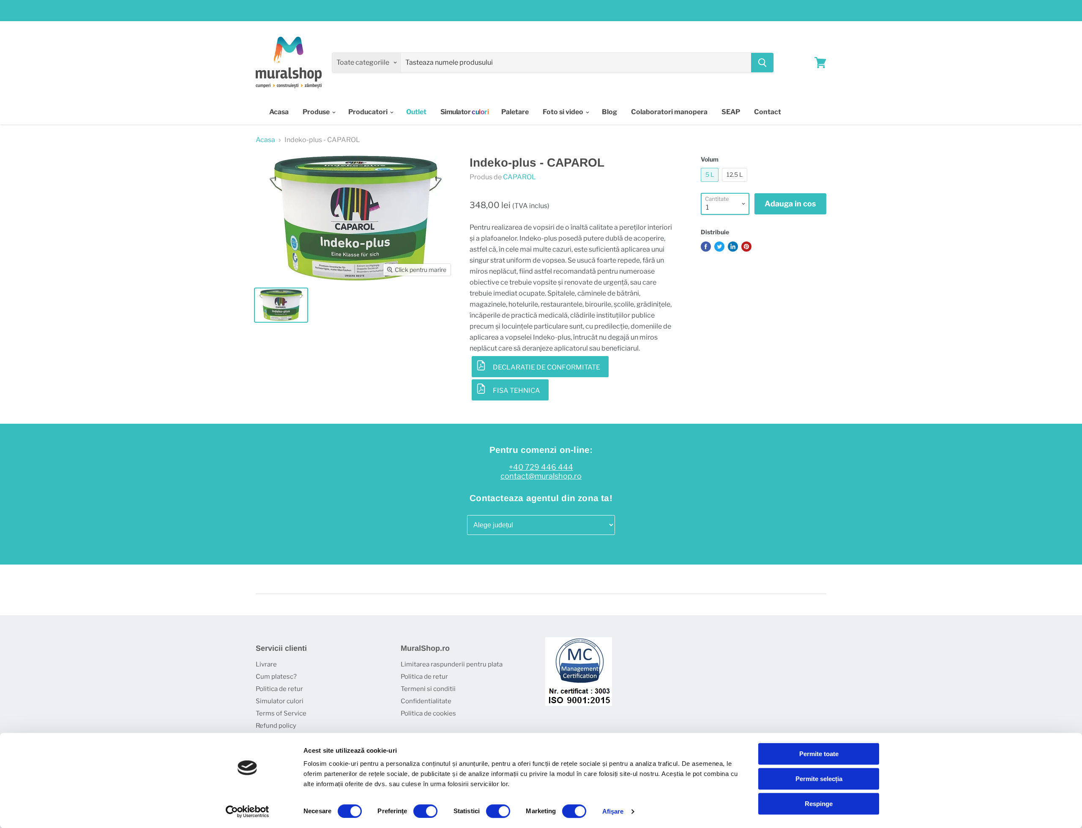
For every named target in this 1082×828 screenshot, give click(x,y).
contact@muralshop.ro (541, 476)
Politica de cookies (428, 713)
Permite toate (819, 753)
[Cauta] (762, 62)
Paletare (515, 112)
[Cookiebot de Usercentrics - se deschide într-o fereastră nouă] (247, 811)
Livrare (266, 664)
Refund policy (276, 725)
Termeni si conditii (428, 689)
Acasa (279, 112)
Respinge (819, 803)
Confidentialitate (426, 701)
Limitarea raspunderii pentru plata (452, 664)
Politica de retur (279, 689)
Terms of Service (281, 713)
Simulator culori (279, 701)
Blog (609, 112)
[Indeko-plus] (281, 305)
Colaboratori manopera (669, 112)
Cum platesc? (276, 676)
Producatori (368, 112)
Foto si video (564, 112)
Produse (317, 112)
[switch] (425, 811)
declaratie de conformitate (546, 367)
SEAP (730, 112)
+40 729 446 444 (541, 467)
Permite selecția (818, 778)
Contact (767, 112)
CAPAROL (519, 177)
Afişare (613, 811)
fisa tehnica (516, 391)
